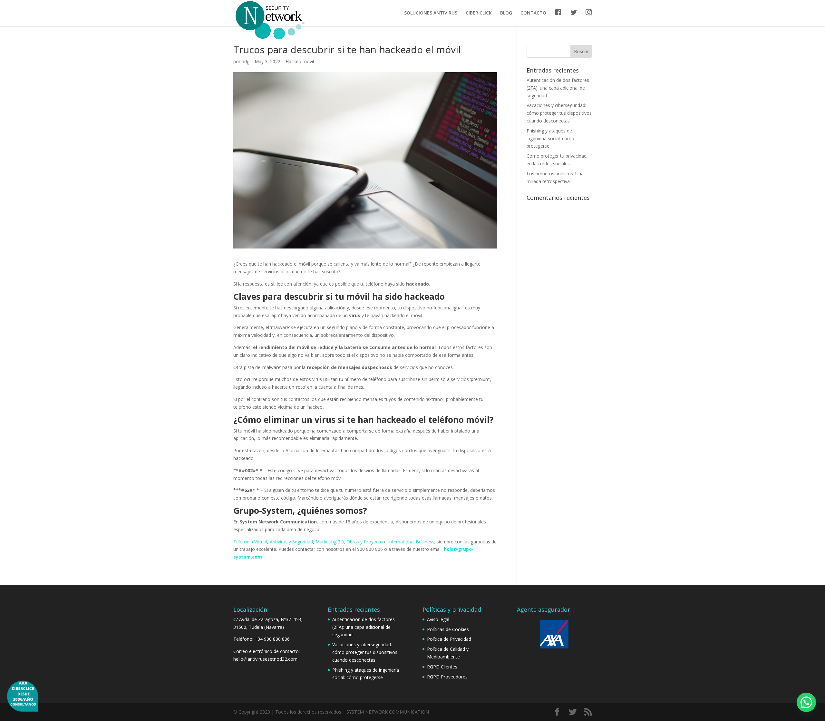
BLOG (506, 13)
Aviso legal (438, 619)
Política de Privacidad (449, 639)
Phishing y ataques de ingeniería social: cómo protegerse (550, 138)
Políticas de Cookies (448, 629)
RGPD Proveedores (447, 677)
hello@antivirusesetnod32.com (265, 659)
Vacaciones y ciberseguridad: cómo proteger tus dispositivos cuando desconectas (559, 113)
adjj (245, 61)
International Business (411, 542)
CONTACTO (533, 13)
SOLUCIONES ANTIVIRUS (430, 13)
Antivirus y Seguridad (291, 542)
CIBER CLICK (479, 13)
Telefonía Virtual (250, 542)
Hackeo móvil (300, 61)
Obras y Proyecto (364, 542)
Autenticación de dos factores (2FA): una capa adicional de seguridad (558, 88)
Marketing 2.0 (329, 542)
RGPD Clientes (442, 667)
